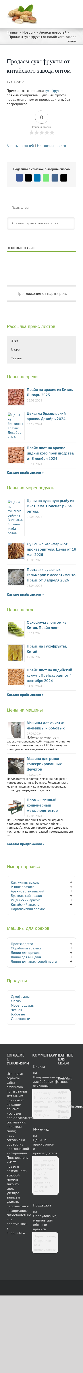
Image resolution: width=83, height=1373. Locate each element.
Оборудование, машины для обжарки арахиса (45, 1222)
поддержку (15, 1232)
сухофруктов (54, 90)
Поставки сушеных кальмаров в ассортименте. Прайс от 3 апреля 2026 (51, 575)
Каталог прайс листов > (25, 472)
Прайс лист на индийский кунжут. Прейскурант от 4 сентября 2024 (49, 675)
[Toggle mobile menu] (74, 6)
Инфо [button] (14, 341)
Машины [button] (16, 358)
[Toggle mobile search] (66, 6)
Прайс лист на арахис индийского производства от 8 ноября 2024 (50, 453)
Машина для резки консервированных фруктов (44, 764)
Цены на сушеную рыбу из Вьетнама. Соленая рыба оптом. (50, 506)
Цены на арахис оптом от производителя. (45, 1146)
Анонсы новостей (20, 145)
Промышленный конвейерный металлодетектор (42, 805)
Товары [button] (15, 349)
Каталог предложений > (25, 844)
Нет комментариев (51, 145)
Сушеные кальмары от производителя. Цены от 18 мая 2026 (51, 549)
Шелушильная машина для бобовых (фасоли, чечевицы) (50, 1081)
